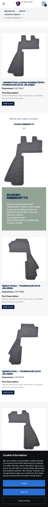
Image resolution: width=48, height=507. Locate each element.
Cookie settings (24, 501)
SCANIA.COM (26, 2)
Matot (22, 11)
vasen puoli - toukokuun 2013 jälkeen (21, 372)
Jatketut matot (12, 15)
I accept (24, 483)
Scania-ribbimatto (17, 196)
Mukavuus (9, 11)
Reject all (24, 492)
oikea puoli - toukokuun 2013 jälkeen (21, 287)
